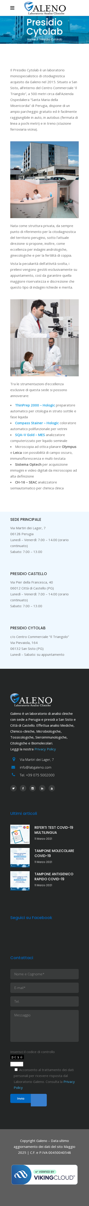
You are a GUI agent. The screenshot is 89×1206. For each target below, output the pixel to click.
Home (31, 39)
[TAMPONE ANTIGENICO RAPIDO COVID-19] (20, 881)
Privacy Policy (45, 749)
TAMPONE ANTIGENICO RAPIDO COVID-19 (53, 876)
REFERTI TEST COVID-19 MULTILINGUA (53, 830)
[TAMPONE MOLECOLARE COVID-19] (20, 857)
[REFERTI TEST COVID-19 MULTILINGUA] (20, 834)
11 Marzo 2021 (43, 839)
